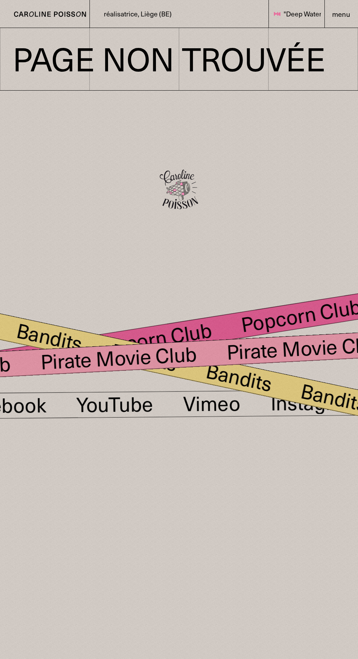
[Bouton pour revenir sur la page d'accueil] (45, 13)
